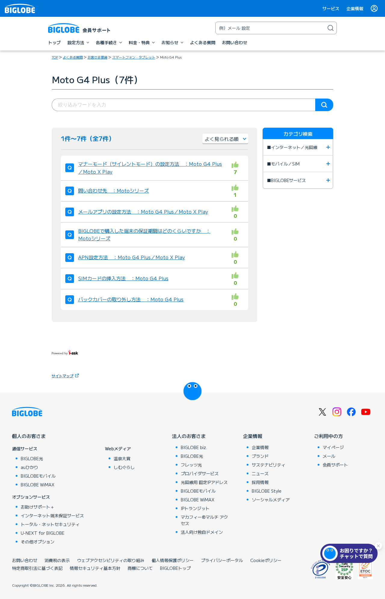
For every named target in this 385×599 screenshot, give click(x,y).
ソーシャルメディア (271, 500)
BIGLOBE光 (32, 458)
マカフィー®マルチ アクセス (204, 520)
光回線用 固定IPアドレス (204, 482)
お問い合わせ (24, 560)
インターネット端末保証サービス (52, 515)
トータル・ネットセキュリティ (50, 524)
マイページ (333, 447)
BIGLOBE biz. (194, 447)
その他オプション (37, 542)
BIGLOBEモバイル (38, 476)
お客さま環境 (97, 57)
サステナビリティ (268, 465)
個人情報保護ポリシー (173, 560)
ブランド (260, 456)
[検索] (331, 28)
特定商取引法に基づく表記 (37, 568)
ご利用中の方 (328, 435)
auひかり (29, 467)
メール (329, 456)
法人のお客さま (189, 435)
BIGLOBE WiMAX (37, 485)
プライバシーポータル (222, 560)
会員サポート (335, 465)
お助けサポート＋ (37, 507)
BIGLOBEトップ (175, 568)
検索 (324, 105)
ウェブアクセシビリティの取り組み (110, 560)
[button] (350, 553)
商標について (140, 568)
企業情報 (354, 8)
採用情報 (260, 482)
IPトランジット (195, 508)
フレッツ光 (191, 465)
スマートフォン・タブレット (133, 57)
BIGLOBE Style (267, 491)
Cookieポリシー (266, 560)
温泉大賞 (122, 458)
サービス (330, 8)
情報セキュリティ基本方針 (95, 568)
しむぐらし (124, 467)
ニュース (260, 473)
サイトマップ (62, 375)
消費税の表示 (57, 560)
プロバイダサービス (200, 473)
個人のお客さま (29, 435)
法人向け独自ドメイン (202, 532)
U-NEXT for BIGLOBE (42, 533)
